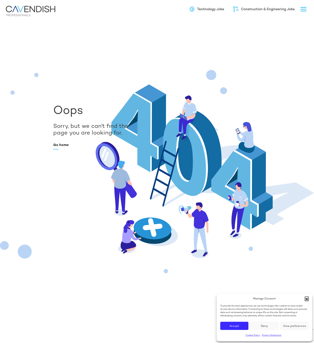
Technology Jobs (210, 9)
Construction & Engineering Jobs (268, 9)
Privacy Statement (271, 335)
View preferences (294, 326)
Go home (61, 145)
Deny (264, 326)
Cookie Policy (253, 335)
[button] (307, 298)
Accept (234, 326)
